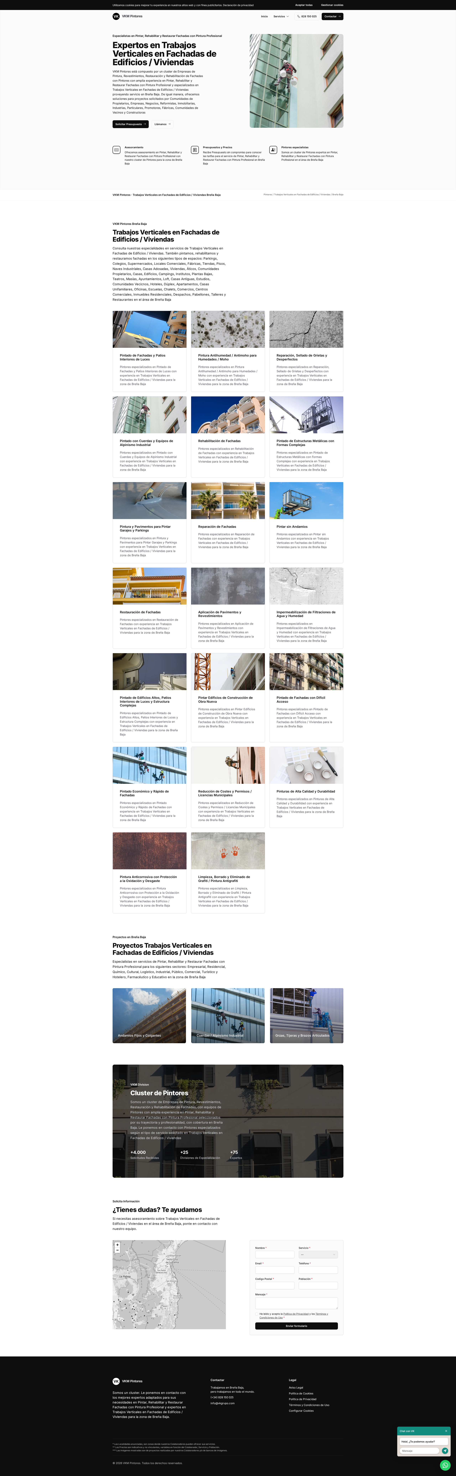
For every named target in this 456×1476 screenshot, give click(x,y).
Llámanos (161, 124)
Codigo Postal (264, 1278)
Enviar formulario (296, 1325)
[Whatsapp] (445, 1465)
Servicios (279, 16)
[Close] (446, 1431)
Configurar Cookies (301, 1410)
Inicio (264, 16)
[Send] (445, 1451)
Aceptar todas (304, 4)
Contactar (331, 16)
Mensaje (261, 1294)
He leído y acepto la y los (294, 1315)
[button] (169, 1285)
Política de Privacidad (296, 1313)
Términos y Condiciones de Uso (309, 1405)
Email (259, 1263)
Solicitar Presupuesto (128, 124)
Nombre (261, 1247)
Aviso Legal (296, 1387)
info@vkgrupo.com (223, 1403)
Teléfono (305, 1263)
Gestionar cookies (332, 4)
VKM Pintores (131, 16)
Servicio (304, 1247)
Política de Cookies (301, 1393)
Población (305, 1278)
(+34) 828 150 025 (222, 1397)
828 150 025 (309, 16)
